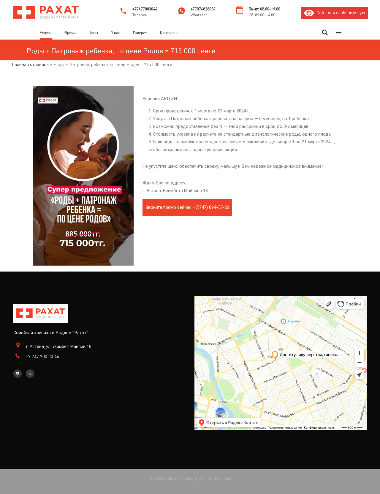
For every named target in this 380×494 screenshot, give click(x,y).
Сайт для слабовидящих (339, 12)
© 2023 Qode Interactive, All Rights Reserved (190, 478)
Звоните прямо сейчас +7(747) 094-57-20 (187, 207)
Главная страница (30, 64)
